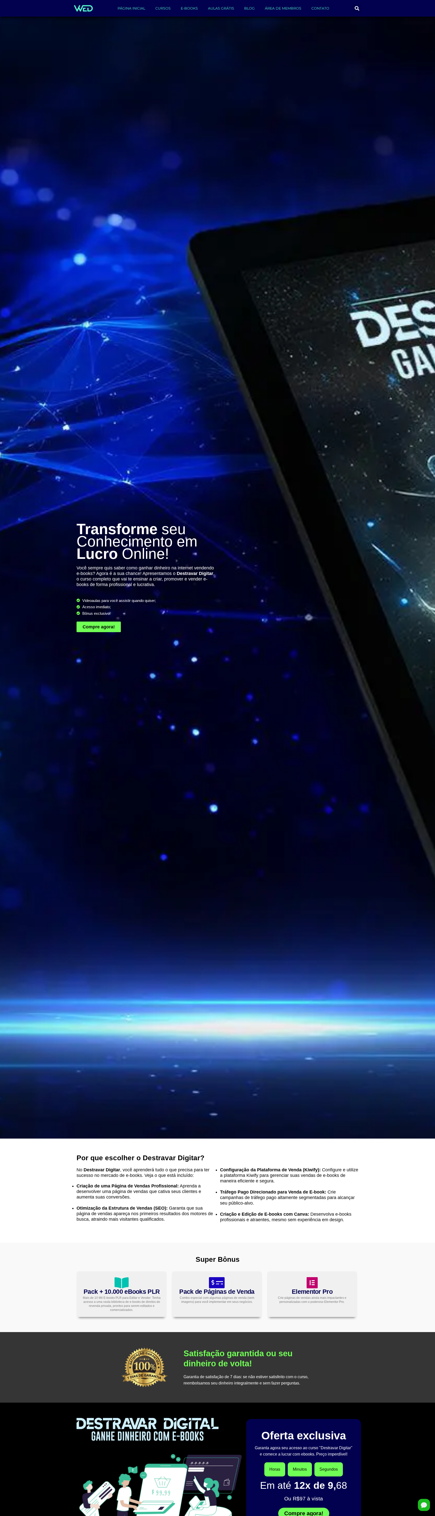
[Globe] (354, 1300)
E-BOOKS (189, 8)
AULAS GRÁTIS (221, 8)
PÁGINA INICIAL (131, 8)
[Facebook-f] (335, 1300)
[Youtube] (316, 1300)
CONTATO (320, 8)
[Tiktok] (326, 1300)
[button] (357, 8)
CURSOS (163, 8)
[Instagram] (306, 1300)
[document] (217, 1444)
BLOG (249, 8)
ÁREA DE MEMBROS (283, 8)
